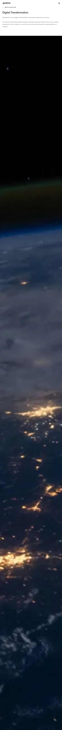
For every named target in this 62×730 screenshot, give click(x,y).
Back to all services (10, 7)
